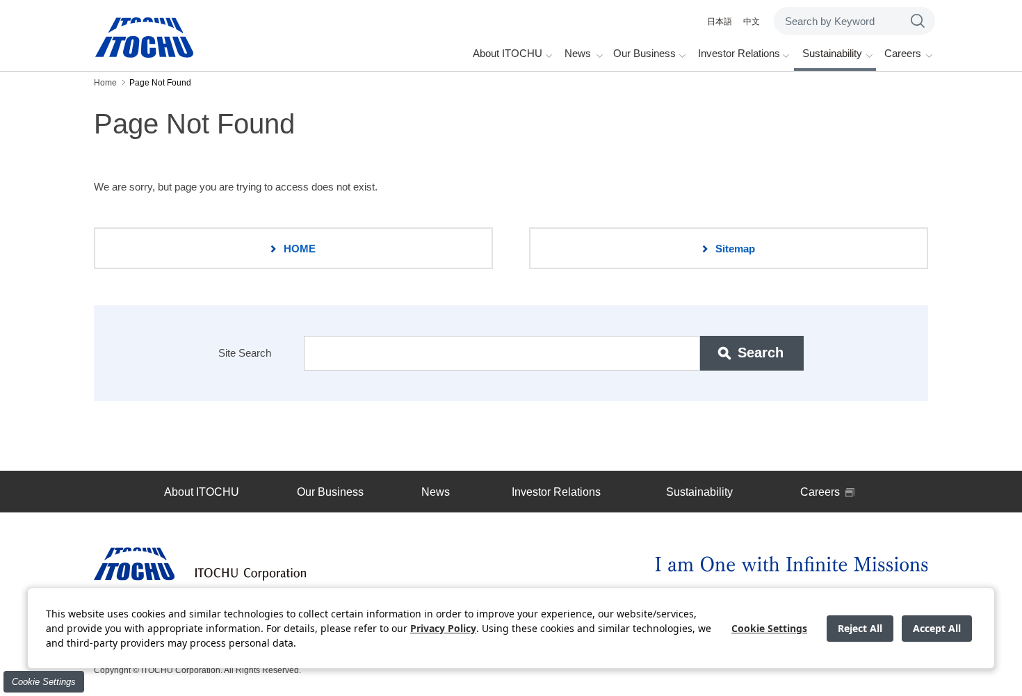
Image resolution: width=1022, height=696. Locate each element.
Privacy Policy (443, 628)
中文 (751, 21)
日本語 (719, 21)
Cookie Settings (44, 682)
